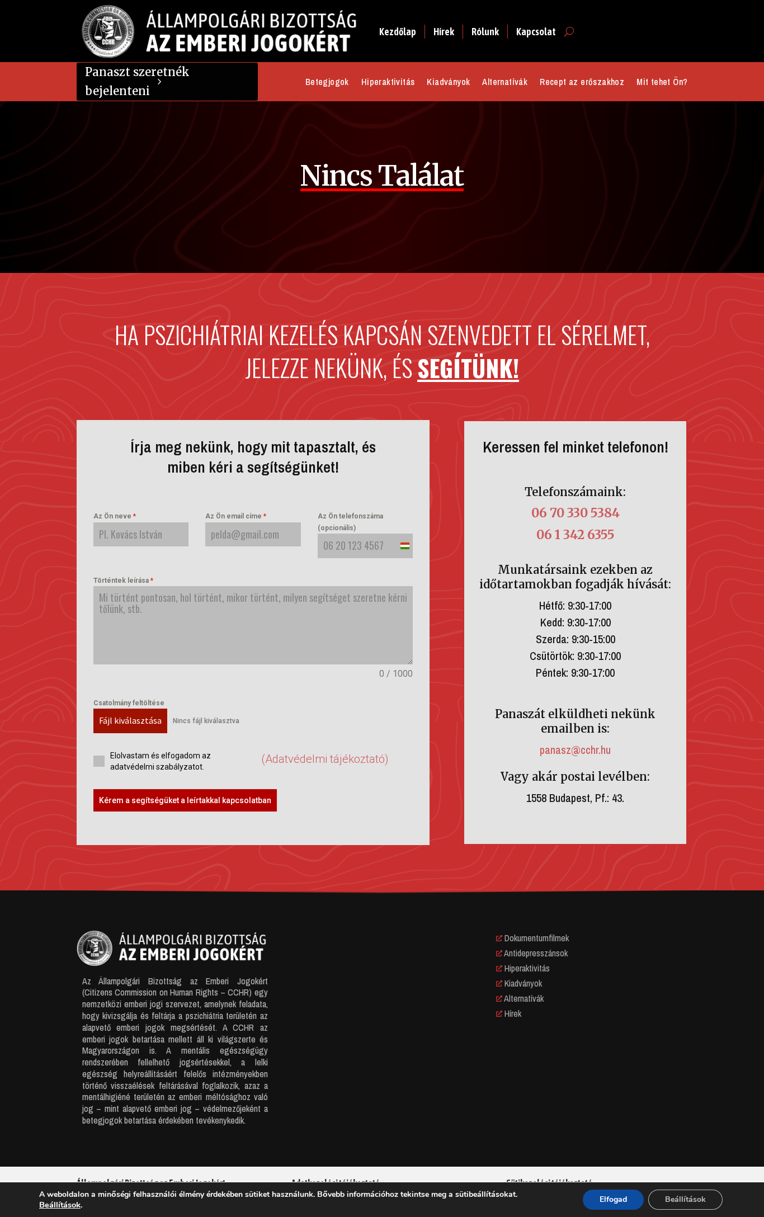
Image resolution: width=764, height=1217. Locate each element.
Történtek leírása (123, 580)
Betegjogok (327, 83)
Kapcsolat (536, 31)
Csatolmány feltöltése (128, 703)
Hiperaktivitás (388, 83)
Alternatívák (504, 83)
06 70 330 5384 (575, 513)
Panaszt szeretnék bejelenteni (137, 81)
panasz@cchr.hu (575, 749)
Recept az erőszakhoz (582, 83)
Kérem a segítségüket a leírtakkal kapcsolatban (185, 800)
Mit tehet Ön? (661, 83)
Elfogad (613, 1199)
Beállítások (60, 1205)
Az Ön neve (114, 516)
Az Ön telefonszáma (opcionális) (350, 521)
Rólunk (485, 31)
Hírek (443, 31)
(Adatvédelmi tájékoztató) (325, 759)
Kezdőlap (397, 31)
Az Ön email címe (235, 516)
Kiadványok (448, 83)
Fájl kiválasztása (130, 720)
